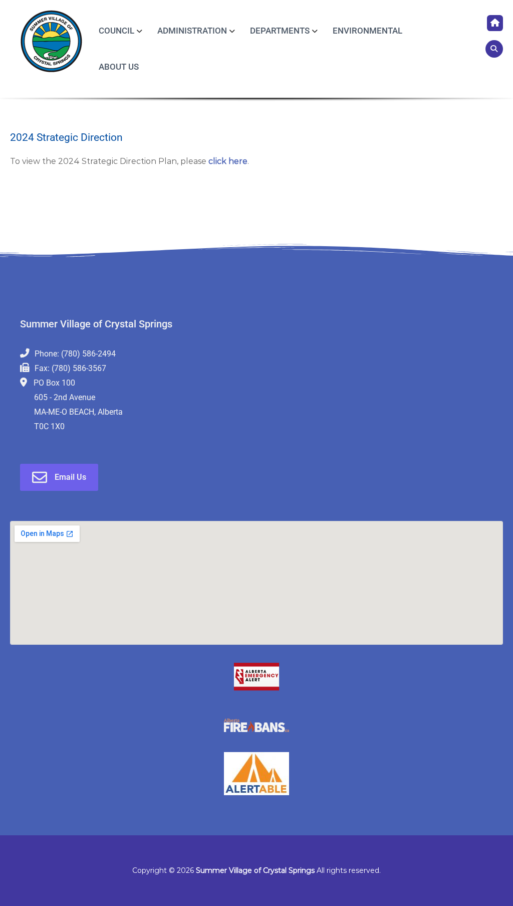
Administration (192, 31)
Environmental (367, 31)
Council (116, 31)
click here (226, 161)
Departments (280, 31)
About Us (119, 67)
